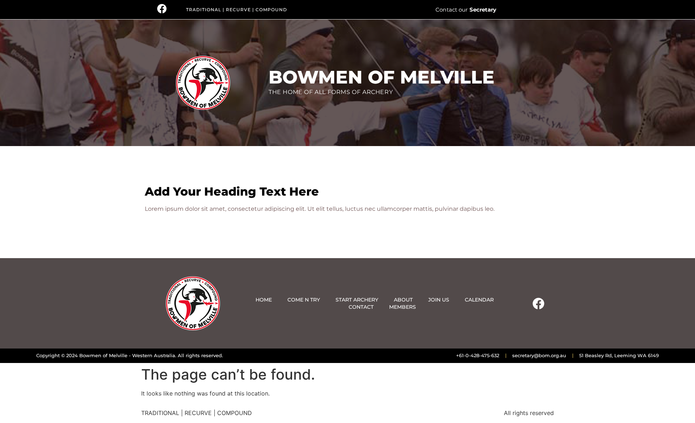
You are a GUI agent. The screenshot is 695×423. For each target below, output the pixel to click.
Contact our (465, 9)
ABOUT (403, 299)
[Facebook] (538, 303)
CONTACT (361, 307)
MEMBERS (402, 307)
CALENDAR (479, 299)
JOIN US (438, 299)
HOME (264, 299)
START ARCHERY (357, 299)
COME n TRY (303, 299)
